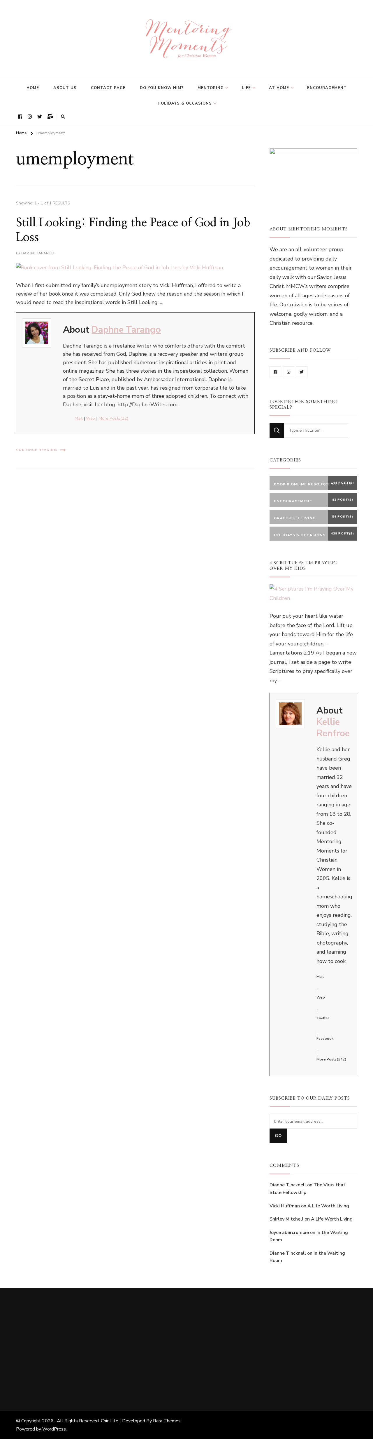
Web (90, 418)
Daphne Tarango (37, 253)
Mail (78, 418)
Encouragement (327, 88)
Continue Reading (36, 449)
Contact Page (108, 88)
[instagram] (288, 372)
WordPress (54, 1429)
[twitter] (301, 372)
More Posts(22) (113, 418)
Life (246, 88)
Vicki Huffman (285, 1206)
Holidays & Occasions (185, 103)
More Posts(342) (331, 1059)
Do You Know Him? (161, 88)
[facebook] (275, 372)
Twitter (322, 1018)
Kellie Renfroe (333, 728)
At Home (279, 88)
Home (33, 88)
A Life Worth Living (328, 1206)
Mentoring (211, 88)
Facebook (324, 1038)
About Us (65, 88)
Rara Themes (167, 1421)
